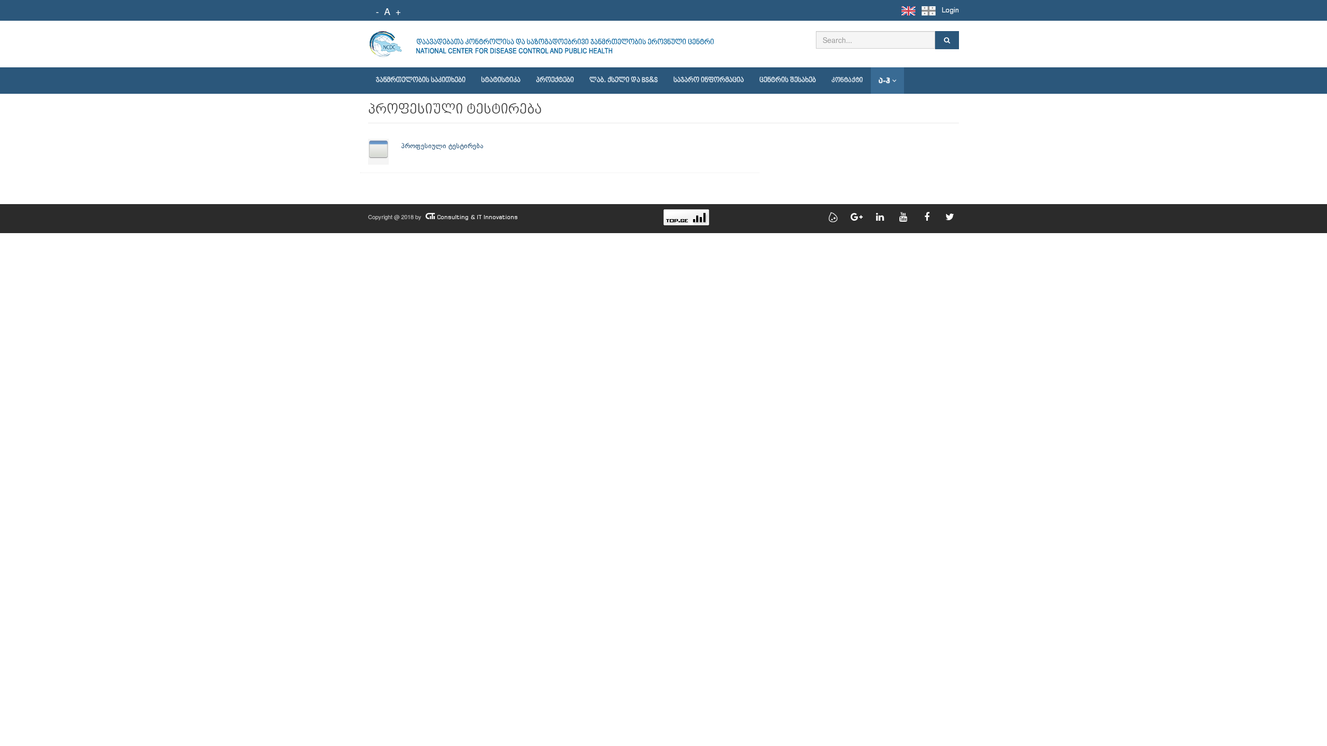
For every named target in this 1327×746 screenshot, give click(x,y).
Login (950, 10)
